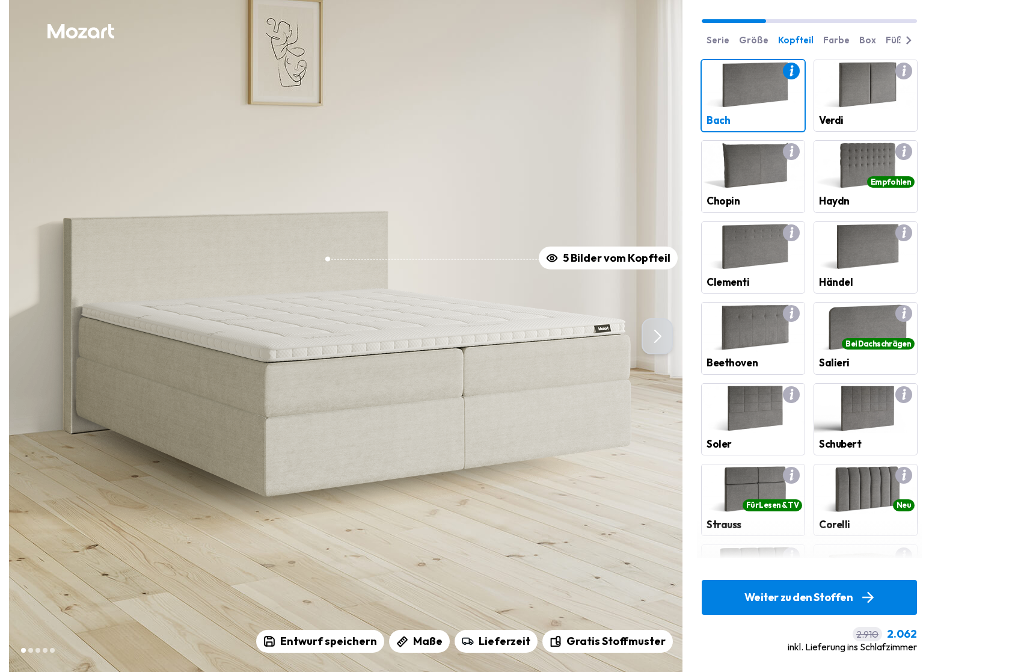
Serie (718, 40)
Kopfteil (796, 40)
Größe (753, 40)
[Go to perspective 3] (37, 650)
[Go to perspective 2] (30, 650)
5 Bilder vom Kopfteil (616, 258)
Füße (897, 40)
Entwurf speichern (328, 641)
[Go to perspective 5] (52, 650)
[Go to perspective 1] (23, 650)
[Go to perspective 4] (45, 650)
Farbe (836, 40)
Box (867, 40)
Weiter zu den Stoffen (798, 597)
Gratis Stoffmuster (616, 641)
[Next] (657, 336)
